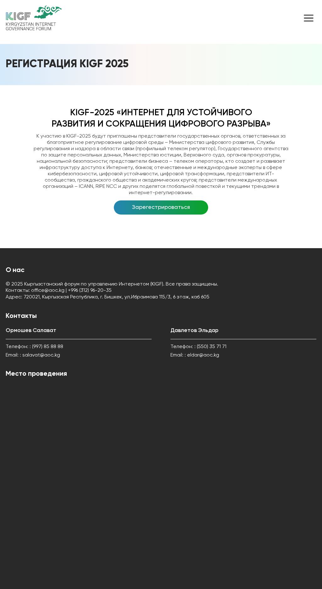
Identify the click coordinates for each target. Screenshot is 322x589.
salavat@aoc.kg (41, 355)
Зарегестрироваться (161, 207)
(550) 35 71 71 (211, 346)
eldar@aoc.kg (203, 355)
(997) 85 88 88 (47, 346)
